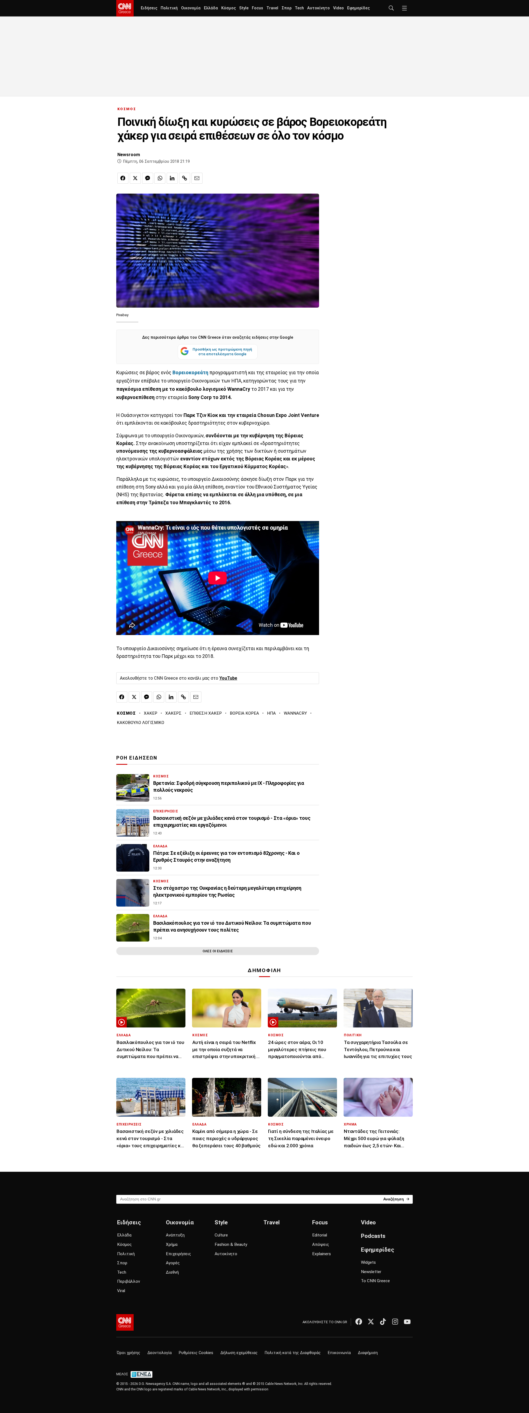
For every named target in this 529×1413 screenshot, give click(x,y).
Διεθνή (172, 1272)
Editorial (319, 1235)
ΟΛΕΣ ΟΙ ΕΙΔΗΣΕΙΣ (218, 951)
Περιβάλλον (128, 1281)
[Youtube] (407, 1321)
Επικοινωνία (339, 1352)
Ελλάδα (211, 8)
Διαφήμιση (368, 1352)
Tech (299, 8)
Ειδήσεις (149, 8)
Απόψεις (320, 1244)
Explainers (321, 1253)
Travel (272, 8)
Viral (121, 1290)
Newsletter (371, 1271)
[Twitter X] (371, 1321)
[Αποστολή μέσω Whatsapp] (159, 178)
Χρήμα (171, 1244)
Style (244, 8)
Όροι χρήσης (128, 1352)
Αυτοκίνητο (318, 8)
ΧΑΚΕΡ (150, 713)
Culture (221, 1235)
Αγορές (173, 1262)
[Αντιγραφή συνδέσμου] (184, 178)
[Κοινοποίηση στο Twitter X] (135, 178)
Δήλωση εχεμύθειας (239, 1352)
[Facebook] (358, 1321)
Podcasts (373, 1236)
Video (338, 8)
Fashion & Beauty (231, 1244)
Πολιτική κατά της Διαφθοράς (293, 1352)
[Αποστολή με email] (197, 178)
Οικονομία (191, 8)
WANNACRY (295, 713)
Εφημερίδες (358, 8)
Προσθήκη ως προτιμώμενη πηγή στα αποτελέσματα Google (222, 351)
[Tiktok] (383, 1321)
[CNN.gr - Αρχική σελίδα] (125, 1322)
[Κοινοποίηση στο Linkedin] (172, 178)
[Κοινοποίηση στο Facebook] (122, 178)
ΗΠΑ (271, 713)
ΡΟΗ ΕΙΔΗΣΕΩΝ (136, 758)
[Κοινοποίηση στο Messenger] (147, 178)
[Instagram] (395, 1321)
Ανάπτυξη (175, 1235)
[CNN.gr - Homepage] (125, 8)
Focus (257, 8)
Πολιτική (169, 8)
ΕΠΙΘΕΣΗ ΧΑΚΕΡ (206, 713)
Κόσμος (228, 8)
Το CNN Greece (375, 1280)
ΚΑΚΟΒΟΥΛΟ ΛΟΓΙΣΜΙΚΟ (140, 722)
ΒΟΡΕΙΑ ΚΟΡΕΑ (244, 713)
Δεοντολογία (159, 1352)
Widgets (368, 1262)
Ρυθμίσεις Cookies (196, 1352)
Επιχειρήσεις (178, 1253)
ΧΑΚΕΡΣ (173, 713)
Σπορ (287, 8)
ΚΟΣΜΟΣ (126, 109)
